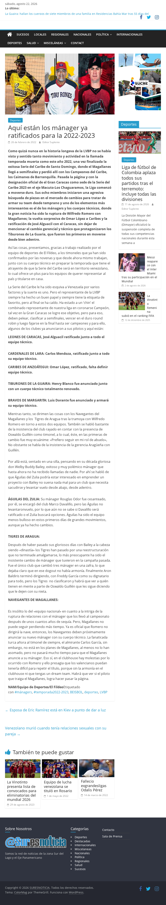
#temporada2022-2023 (51, 692)
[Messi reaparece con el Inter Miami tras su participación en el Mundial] (132, 255)
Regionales (60, 34)
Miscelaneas (83, 849)
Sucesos (23, 34)
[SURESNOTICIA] (9, 34)
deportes (91, 692)
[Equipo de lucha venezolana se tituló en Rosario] (60, 761)
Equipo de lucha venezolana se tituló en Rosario (58, 786)
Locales (40, 34)
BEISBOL (76, 692)
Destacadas (82, 841)
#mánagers (23, 692)
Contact (77, 43)
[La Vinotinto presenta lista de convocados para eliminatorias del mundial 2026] (23, 761)
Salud (31, 43)
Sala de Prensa (112, 836)
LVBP (103, 692)
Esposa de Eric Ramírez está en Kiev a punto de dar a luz (55, 710)
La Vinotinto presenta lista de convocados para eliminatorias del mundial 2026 (21, 791)
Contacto (108, 830)
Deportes (14, 43)
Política (102, 34)
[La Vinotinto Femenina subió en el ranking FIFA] (132, 294)
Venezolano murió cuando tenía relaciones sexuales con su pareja (55, 731)
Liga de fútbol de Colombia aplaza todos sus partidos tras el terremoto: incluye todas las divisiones (139, 183)
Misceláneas (53, 43)
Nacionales (82, 34)
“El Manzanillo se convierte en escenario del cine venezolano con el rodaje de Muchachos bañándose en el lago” (81, 13)
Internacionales (130, 34)
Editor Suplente (51, 142)
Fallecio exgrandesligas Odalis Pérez (93, 785)
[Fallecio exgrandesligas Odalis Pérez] (97, 761)
